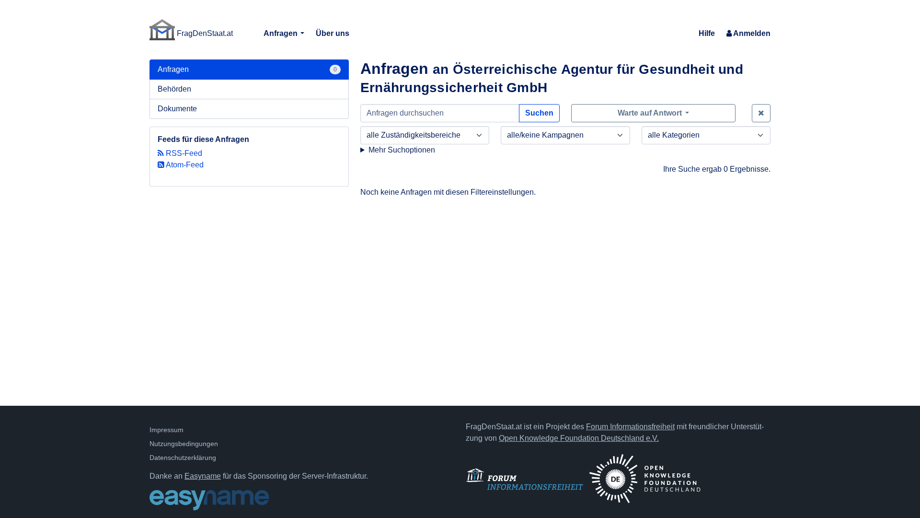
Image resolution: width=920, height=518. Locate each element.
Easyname (202, 476)
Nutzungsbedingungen (184, 443)
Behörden (174, 89)
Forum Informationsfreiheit (630, 427)
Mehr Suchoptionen (401, 150)
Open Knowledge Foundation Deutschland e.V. (579, 438)
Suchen (539, 113)
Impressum (167, 430)
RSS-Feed (183, 153)
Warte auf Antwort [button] (651, 113)
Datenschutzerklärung (183, 457)
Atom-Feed (184, 165)
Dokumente (177, 109)
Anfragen (281, 33)
